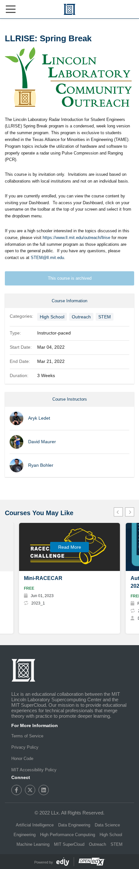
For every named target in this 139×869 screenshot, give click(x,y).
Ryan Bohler (41, 465)
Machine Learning (32, 844)
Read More (69, 547)
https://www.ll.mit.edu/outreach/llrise (76, 237)
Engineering (25, 834)
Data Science (107, 825)
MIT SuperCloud (69, 844)
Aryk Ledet (39, 418)
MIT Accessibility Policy (34, 769)
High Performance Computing (67, 834)
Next (129, 511)
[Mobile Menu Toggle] (11, 9)
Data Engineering (74, 825)
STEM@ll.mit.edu (47, 257)
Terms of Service (27, 736)
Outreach (81, 316)
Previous (118, 511)
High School (52, 316)
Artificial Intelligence (35, 825)
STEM (104, 316)
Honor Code (22, 758)
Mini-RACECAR (43, 578)
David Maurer (42, 441)
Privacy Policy (24, 747)
